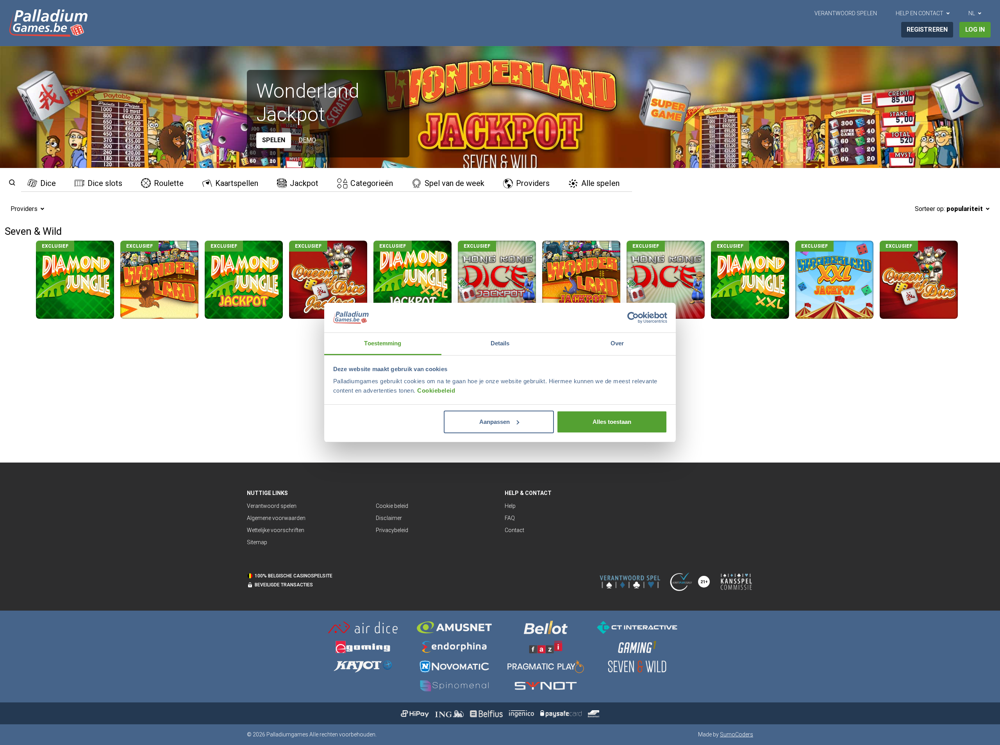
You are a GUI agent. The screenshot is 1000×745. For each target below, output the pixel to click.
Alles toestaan (612, 421)
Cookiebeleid (436, 390)
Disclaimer (389, 518)
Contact (514, 530)
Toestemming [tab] (382, 343)
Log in (975, 29)
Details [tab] (500, 343)
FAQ (510, 518)
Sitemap (257, 542)
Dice (48, 183)
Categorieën (371, 183)
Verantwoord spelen (845, 13)
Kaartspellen (236, 183)
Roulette (169, 183)
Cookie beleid (392, 506)
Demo (307, 140)
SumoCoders (736, 734)
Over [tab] (617, 343)
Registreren (927, 29)
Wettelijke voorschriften (275, 530)
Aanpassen (494, 421)
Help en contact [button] (919, 13)
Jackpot (304, 183)
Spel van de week (454, 183)
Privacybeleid (392, 530)
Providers (533, 183)
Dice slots (105, 183)
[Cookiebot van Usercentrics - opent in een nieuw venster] (633, 317)
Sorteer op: (949, 209)
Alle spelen (600, 183)
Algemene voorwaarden (276, 518)
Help (510, 506)
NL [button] (971, 13)
